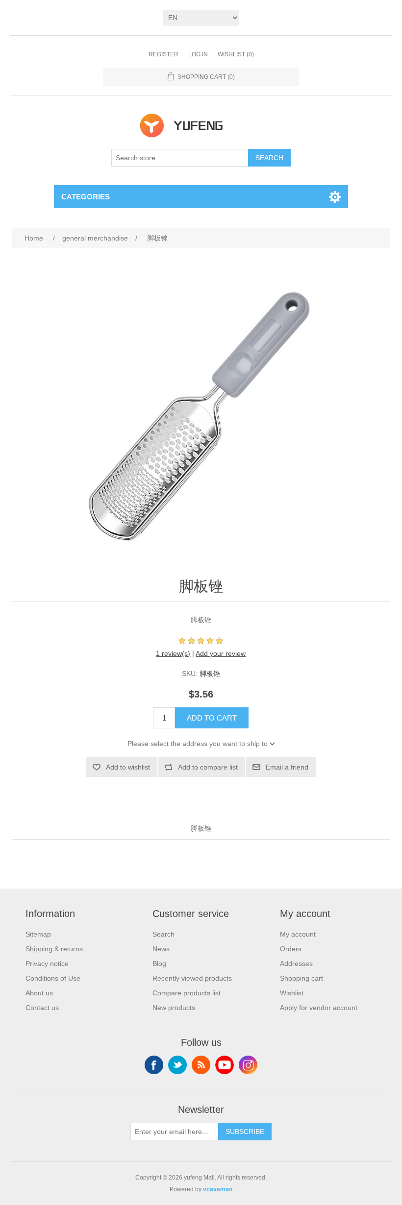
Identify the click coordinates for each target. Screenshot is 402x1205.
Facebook (154, 1065)
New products (173, 1008)
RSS (201, 1065)
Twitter (177, 1065)
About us (39, 993)
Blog (159, 963)
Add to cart (212, 718)
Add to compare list (208, 767)
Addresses (296, 963)
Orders (291, 949)
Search (269, 158)
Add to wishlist (128, 767)
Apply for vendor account (318, 1008)
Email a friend (287, 767)
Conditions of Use (52, 978)
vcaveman (217, 1189)
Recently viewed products (192, 978)
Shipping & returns (54, 949)
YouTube (224, 1065)
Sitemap (38, 934)
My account (298, 934)
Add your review (221, 653)
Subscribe (245, 1131)
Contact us (42, 1008)
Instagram (248, 1065)
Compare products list (186, 993)
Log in (198, 54)
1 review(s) (173, 653)
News (161, 949)
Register (163, 54)
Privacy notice (47, 963)
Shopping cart (301, 978)
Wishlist (291, 993)
